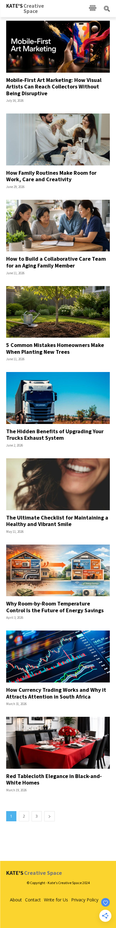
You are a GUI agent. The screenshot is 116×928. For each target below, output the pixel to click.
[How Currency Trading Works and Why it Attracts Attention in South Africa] (58, 656)
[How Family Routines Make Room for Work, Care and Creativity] (58, 139)
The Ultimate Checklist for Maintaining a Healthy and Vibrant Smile (57, 521)
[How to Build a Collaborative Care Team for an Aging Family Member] (58, 226)
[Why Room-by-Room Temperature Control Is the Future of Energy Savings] (58, 571)
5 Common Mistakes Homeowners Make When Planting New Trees (55, 348)
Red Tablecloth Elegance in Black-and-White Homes (54, 779)
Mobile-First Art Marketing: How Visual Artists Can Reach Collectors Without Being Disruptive (53, 86)
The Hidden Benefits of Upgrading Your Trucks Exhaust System (55, 435)
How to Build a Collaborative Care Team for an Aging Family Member (56, 262)
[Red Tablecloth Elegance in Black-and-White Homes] (58, 743)
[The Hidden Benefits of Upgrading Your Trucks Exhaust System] (58, 398)
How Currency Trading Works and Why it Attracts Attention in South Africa (56, 693)
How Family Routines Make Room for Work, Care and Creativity (51, 176)
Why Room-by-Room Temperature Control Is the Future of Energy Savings (55, 607)
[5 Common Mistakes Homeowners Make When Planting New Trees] (58, 312)
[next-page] (49, 816)
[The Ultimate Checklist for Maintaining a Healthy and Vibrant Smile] (58, 484)
